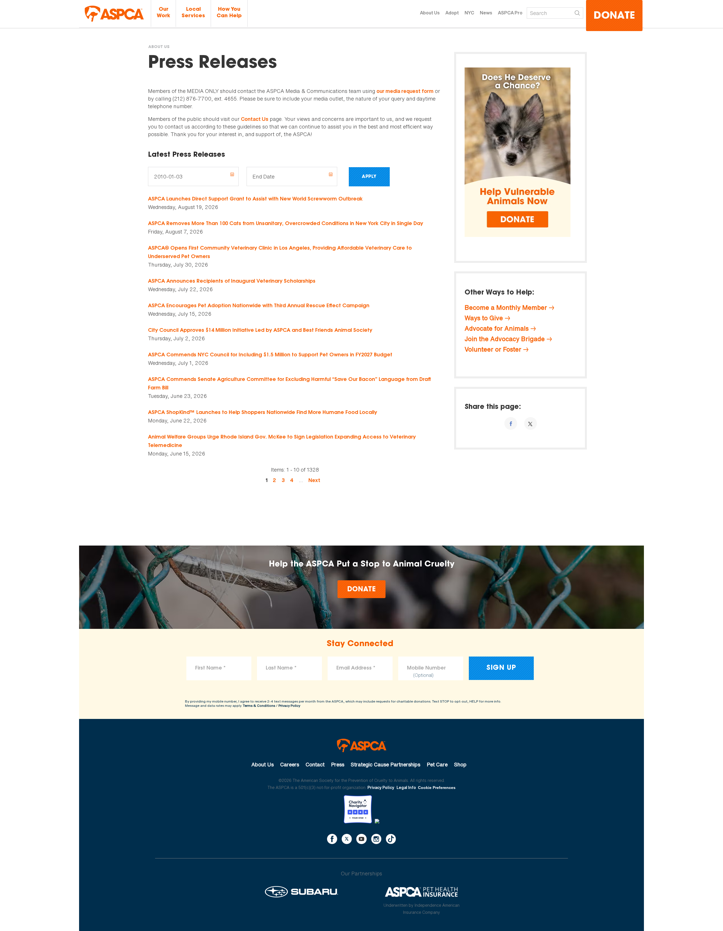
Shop (460, 764)
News (486, 13)
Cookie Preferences (437, 787)
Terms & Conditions (259, 705)
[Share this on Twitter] (530, 423)
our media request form (405, 91)
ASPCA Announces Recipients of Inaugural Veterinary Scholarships (231, 281)
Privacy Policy (289, 705)
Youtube (361, 839)
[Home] (114, 14)
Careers (289, 764)
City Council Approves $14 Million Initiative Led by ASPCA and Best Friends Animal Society (260, 330)
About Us (430, 13)
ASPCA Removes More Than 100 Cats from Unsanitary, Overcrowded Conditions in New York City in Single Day (285, 223)
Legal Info (406, 787)
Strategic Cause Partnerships (385, 764)
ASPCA (361, 745)
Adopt (452, 13)
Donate (614, 16)
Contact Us (254, 119)
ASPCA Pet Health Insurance (421, 892)
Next (314, 480)
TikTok (391, 839)
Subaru (301, 892)
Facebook (332, 839)
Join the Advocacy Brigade (505, 338)
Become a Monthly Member (506, 307)
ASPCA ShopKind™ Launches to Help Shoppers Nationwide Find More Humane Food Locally (262, 412)
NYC (469, 13)
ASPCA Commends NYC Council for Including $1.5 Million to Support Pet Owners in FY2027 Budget (270, 355)
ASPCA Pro (510, 13)
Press (337, 764)
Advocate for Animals (497, 328)
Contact (315, 764)
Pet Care (437, 764)
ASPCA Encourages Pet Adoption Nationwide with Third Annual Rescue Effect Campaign (258, 306)
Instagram (376, 839)
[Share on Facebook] (510, 423)
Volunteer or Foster (493, 349)
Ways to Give (484, 317)
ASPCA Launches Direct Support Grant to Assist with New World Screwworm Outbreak (255, 199)
